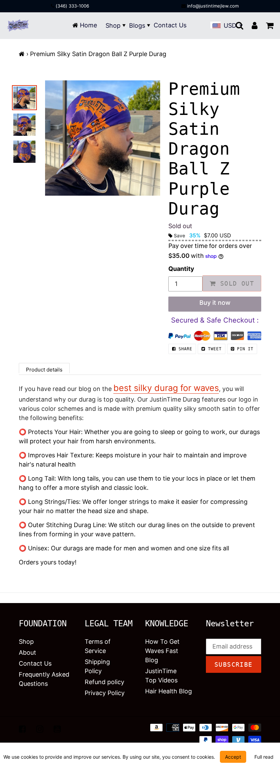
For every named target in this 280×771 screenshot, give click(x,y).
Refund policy (104, 681)
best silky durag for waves (166, 388)
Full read (264, 757)
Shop (113, 25)
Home (87, 25)
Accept (233, 757)
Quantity (181, 268)
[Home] (22, 53)
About (27, 652)
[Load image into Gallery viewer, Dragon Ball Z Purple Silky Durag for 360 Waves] (24, 97)
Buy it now (214, 302)
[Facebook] (22, 728)
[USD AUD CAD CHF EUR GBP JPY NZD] (232, 25)
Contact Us (170, 25)
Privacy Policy (105, 692)
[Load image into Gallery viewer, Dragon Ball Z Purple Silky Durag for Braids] (24, 124)
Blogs (137, 25)
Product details (44, 369)
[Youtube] (57, 728)
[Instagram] (39, 728)
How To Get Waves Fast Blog (162, 651)
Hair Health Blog (168, 691)
